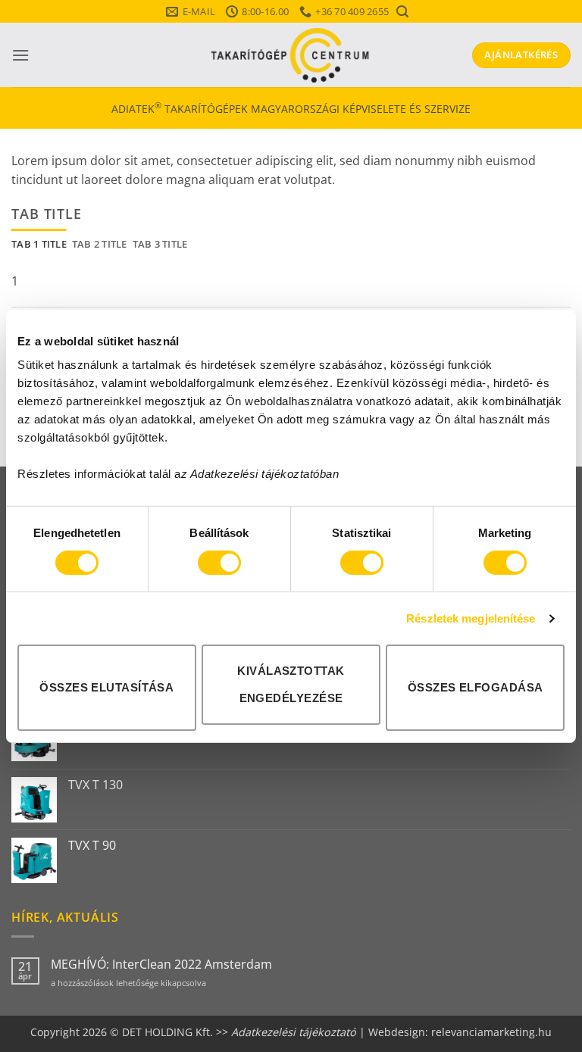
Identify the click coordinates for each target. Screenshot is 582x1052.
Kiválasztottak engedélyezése (290, 684)
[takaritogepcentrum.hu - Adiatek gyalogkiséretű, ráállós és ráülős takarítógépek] (291, 55)
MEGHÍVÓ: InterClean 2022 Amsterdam (161, 964)
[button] (402, 12)
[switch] (219, 563)
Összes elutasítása (106, 687)
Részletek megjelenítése (470, 618)
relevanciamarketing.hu (491, 1032)
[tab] (39, 244)
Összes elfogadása (475, 687)
